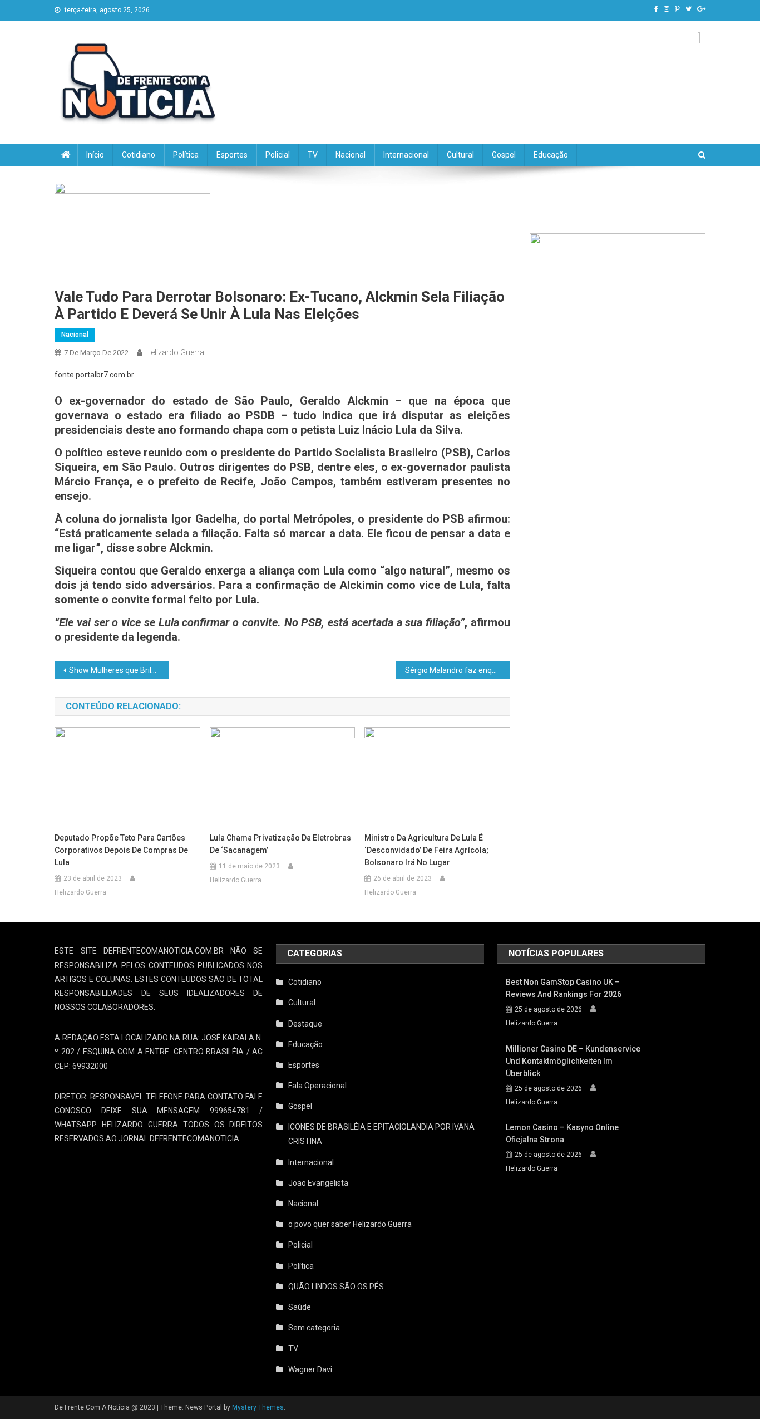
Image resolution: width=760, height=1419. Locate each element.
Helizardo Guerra (174, 352)
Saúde (299, 1307)
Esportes (232, 154)
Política (186, 154)
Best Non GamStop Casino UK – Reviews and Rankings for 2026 (563, 988)
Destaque (305, 1023)
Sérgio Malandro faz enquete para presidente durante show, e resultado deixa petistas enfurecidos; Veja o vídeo (457, 670)
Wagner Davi (310, 1369)
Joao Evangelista (318, 1183)
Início (95, 154)
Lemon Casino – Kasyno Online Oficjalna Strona (562, 1133)
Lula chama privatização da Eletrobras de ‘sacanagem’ (280, 844)
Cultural (460, 154)
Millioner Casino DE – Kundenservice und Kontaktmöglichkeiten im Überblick (573, 1061)
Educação (551, 154)
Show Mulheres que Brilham (118, 670)
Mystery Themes (258, 1407)
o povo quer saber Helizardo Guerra (350, 1224)
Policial (277, 154)
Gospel (504, 154)
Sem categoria (314, 1327)
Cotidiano (138, 154)
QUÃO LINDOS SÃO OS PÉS (336, 1286)
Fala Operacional (317, 1085)
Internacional (406, 154)
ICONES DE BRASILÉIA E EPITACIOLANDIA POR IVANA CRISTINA (381, 1134)
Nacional (350, 154)
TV (313, 154)
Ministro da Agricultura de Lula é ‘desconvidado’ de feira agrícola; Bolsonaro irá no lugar (426, 850)
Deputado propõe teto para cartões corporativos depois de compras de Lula (121, 850)
